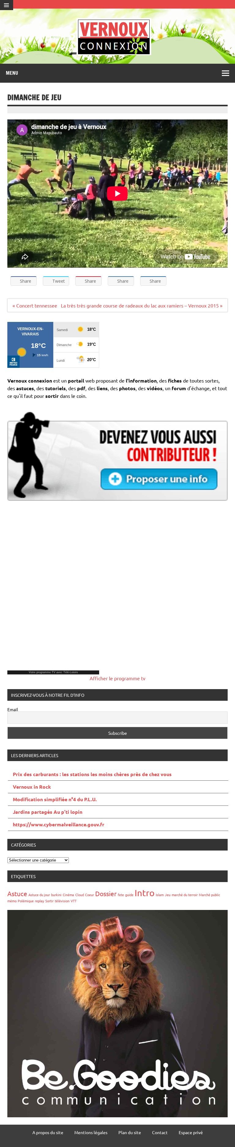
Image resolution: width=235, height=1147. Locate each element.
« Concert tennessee (35, 305)
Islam (160, 894)
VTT (73, 900)
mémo (12, 900)
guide (129, 894)
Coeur (89, 894)
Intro (145, 893)
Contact (160, 1132)
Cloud (79, 894)
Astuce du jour (39, 894)
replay (39, 900)
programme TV (45, 672)
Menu (12, 73)
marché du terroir (185, 894)
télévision (62, 900)
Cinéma (68, 894)
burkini (56, 894)
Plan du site (129, 1132)
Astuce (17, 893)
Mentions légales (90, 1132)
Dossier (106, 893)
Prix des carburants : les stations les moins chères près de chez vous (92, 774)
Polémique (26, 900)
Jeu (167, 894)
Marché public (209, 894)
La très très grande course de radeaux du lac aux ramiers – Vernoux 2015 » (141, 305)
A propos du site (47, 1132)
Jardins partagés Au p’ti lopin (47, 812)
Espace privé (191, 1132)
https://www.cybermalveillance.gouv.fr (58, 824)
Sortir (49, 900)
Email (12, 709)
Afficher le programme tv (117, 678)
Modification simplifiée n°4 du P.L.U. (55, 799)
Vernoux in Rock (32, 786)
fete (121, 894)
